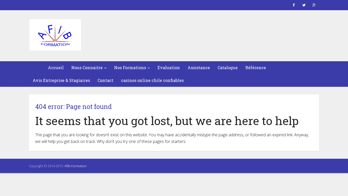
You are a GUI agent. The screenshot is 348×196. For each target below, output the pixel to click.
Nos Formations (130, 67)
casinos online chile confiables (152, 80)
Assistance (199, 67)
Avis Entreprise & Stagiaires (61, 80)
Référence (255, 67)
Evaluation (168, 67)
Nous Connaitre (87, 67)
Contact (105, 80)
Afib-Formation (75, 166)
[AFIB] (55, 35)
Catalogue (228, 67)
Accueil (56, 67)
